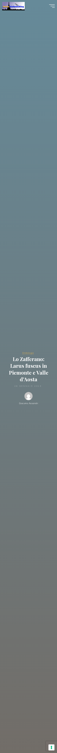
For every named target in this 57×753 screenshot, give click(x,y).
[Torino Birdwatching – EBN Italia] (13, 5)
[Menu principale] (52, 6)
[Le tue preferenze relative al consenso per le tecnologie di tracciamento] (51, 747)
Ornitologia (28, 352)
